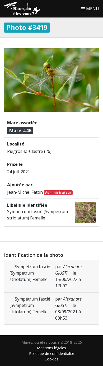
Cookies (51, 358)
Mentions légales (51, 347)
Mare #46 (20, 130)
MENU (92, 9)
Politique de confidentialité (51, 353)
